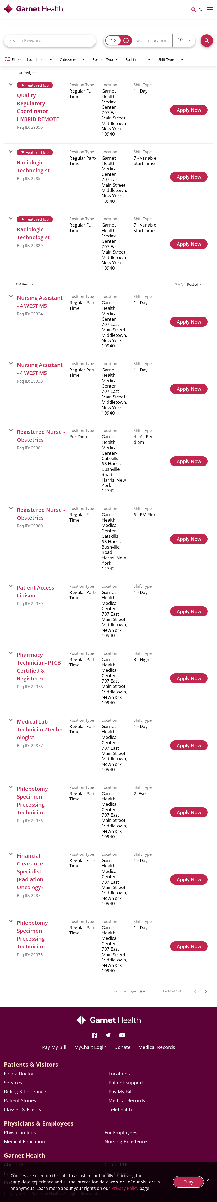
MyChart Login (90, 1047)
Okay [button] (188, 1182)
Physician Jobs (20, 1132)
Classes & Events (22, 1109)
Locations (119, 1073)
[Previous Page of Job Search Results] (195, 991)
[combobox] (50, 40)
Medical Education (24, 1141)
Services (13, 1082)
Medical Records (156, 1047)
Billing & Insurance (25, 1091)
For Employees (121, 1132)
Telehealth (120, 1109)
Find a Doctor (19, 1073)
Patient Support (125, 1082)
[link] (108, 110)
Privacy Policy (124, 1188)
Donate (122, 1047)
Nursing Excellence (126, 1141)
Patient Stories (20, 1100)
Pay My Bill (54, 1047)
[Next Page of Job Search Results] (205, 991)
